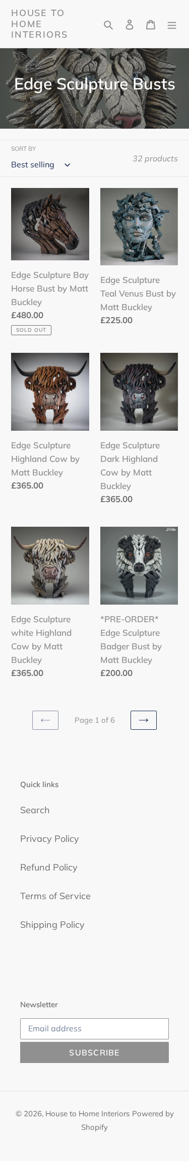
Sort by (23, 148)
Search (35, 810)
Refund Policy (49, 867)
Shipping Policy (52, 924)
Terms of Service (55, 896)
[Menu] (171, 24)
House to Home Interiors (39, 24)
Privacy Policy (49, 838)
